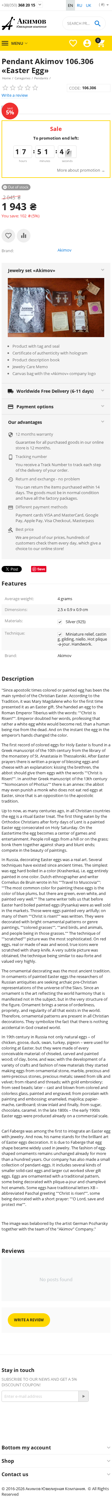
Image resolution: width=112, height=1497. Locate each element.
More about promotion (78, 170)
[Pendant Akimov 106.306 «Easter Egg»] (56, 108)
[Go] (83, 1396)
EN (70, 5)
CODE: (75, 88)
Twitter (85, 1431)
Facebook (44, 1431)
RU (79, 5)
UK (88, 5)
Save (41, 569)
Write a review (15, 95)
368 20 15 (18, 5)
